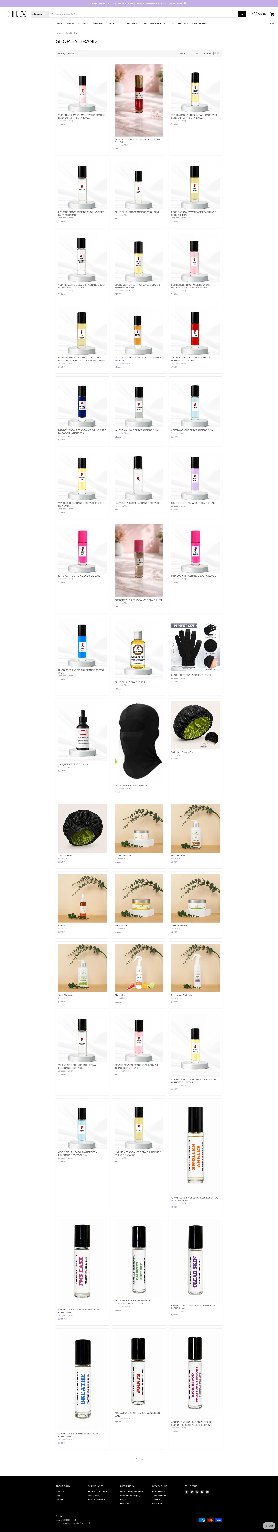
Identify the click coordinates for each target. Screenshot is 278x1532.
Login (271, 24)
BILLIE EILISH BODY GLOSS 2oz (131, 682)
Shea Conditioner (179, 925)
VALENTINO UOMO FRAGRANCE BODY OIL (137, 430)
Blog (58, 1495)
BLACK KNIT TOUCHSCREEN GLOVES (191, 675)
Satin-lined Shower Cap (182, 752)
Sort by (61, 53)
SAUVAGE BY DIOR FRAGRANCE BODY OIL (137, 503)
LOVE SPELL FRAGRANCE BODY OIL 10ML (193, 503)
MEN (69, 23)
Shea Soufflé (121, 925)
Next (143, 1459)
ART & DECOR (179, 23)
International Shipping (130, 1495)
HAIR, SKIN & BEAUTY (155, 23)
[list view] (218, 53)
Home (59, 33)
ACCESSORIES (130, 23)
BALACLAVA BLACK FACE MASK (131, 785)
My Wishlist (157, 1503)
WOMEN (82, 23)
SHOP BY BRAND (201, 23)
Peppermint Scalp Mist (182, 995)
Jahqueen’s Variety (65, 121)
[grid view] (214, 53)
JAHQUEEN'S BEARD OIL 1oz (73, 764)
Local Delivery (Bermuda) (131, 1491)
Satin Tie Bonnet (66, 855)
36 (193, 54)
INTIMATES (98, 23)
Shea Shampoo (65, 995)
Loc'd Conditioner (123, 855)
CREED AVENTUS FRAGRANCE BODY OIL (193, 430)
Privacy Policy (94, 1495)
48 (197, 54)
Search (59, 1516)
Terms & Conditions (97, 1499)
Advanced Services (88, 1523)
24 (188, 54)
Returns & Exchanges (98, 1491)
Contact (59, 1499)
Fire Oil (61, 925)
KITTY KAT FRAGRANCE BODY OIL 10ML (79, 576)
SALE (59, 23)
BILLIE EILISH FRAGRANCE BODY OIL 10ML (137, 212)
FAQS (123, 1499)
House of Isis (176, 755)
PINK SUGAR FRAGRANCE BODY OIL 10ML (193, 576)
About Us (60, 1491)
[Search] (242, 14)
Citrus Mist (120, 995)
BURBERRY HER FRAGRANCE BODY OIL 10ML (139, 600)
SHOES (112, 23)
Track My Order (159, 1495)
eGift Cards (125, 1503)
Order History (158, 1491)
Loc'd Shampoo (178, 855)
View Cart (156, 1499)
